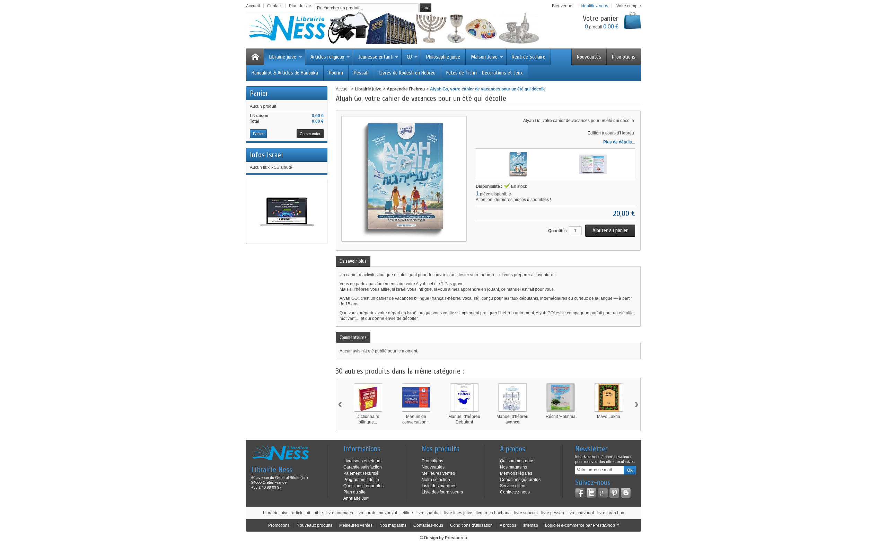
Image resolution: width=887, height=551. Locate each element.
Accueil (343, 89)
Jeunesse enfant (375, 57)
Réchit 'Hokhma (561, 416)
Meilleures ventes (438, 473)
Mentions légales (516, 473)
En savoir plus (353, 261)
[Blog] (626, 493)
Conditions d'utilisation (471, 525)
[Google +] (603, 493)
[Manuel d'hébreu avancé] (512, 397)
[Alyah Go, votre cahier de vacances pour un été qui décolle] (518, 164)
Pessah (361, 73)
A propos (508, 525)
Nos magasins (513, 467)
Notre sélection (436, 479)
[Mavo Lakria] (609, 397)
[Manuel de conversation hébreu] (416, 397)
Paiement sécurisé (360, 473)
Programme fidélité (361, 479)
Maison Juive (484, 57)
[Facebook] (580, 493)
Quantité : (557, 230)
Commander (310, 134)
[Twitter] (591, 493)
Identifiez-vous (594, 5)
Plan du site (354, 492)
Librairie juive (282, 57)
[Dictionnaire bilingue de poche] (368, 397)
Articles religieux (327, 57)
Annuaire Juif (355, 498)
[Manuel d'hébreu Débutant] (464, 397)
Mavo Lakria (608, 416)
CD (409, 57)
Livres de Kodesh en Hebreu (407, 73)
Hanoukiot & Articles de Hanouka (285, 73)
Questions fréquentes (363, 485)
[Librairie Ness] (400, 28)
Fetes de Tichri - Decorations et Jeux (484, 73)
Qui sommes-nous (517, 460)
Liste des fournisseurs (442, 492)
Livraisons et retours (362, 460)
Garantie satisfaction (362, 467)
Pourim (336, 73)
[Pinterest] (614, 493)
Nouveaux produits (314, 525)
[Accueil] (255, 57)
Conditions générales (520, 479)
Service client (512, 485)
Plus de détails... (619, 142)
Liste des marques (439, 485)
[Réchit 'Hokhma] (560, 397)
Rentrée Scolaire (528, 57)
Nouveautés (589, 57)
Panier (259, 93)
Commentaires (353, 337)
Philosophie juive (443, 57)
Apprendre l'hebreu (406, 89)
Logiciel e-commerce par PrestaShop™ (582, 525)
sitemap (530, 525)
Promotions (623, 57)
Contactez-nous (515, 492)
